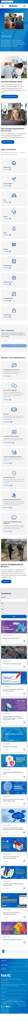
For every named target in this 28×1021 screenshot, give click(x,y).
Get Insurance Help (7, 141)
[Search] (24, 6)
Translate (23, 1)
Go (14, 345)
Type (2, 609)
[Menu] (2, 6)
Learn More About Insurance (9, 96)
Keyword (3, 597)
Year (2, 603)
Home (2, 32)
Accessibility (3, 992)
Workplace (3, 999)
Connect (3, 995)
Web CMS (3, 1003)
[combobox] (14, 341)
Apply (14, 616)
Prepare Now (6, 581)
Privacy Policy (4, 988)
